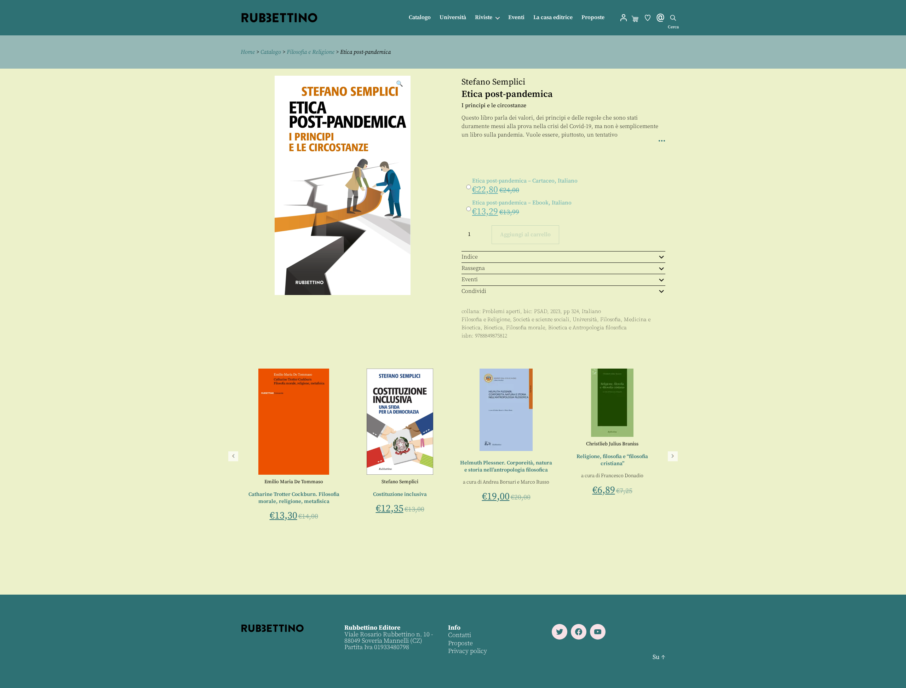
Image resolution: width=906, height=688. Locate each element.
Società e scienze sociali (541, 319)
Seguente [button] (673, 456)
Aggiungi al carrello (525, 234)
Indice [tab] (469, 256)
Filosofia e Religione (310, 52)
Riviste (483, 17)
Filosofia (610, 319)
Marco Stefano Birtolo (401, 506)
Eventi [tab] (469, 279)
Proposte (592, 17)
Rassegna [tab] (473, 268)
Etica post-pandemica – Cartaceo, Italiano (525, 181)
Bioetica (493, 327)
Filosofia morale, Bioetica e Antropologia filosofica (566, 327)
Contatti (459, 635)
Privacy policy (467, 651)
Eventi (516, 17)
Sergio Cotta (399, 482)
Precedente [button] (233, 456)
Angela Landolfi (404, 514)
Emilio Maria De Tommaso (506, 482)
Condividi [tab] (473, 291)
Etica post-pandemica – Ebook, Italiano (522, 203)
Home (248, 52)
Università (453, 17)
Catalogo (420, 17)
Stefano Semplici (493, 82)
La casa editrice (553, 17)
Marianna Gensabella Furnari (294, 482)
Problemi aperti (501, 311)
